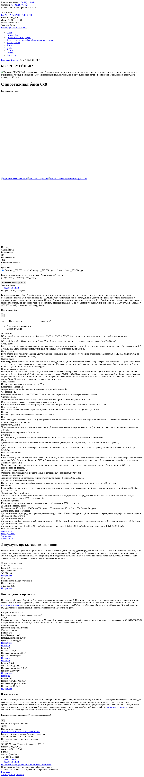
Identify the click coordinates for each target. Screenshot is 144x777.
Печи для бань (25, 40)
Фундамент (12, 40)
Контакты (11, 55)
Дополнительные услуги (19, 37)
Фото (9, 45)
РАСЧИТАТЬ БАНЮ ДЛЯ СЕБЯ (17, 15)
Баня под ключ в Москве (13, 27)
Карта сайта (7, 772)
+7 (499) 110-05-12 (28, 2)
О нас (9, 32)
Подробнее (6, 575)
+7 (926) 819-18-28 (20, 5)
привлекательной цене (117, 707)
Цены (9, 47)
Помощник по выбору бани (13, 283)
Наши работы (13, 42)
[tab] (75, 326)
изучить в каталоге (10, 605)
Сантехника (47, 40)
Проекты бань (8, 764)
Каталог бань (13, 35)
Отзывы (10, 52)
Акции (10, 50)
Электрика (37, 40)
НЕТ (4, 726)
